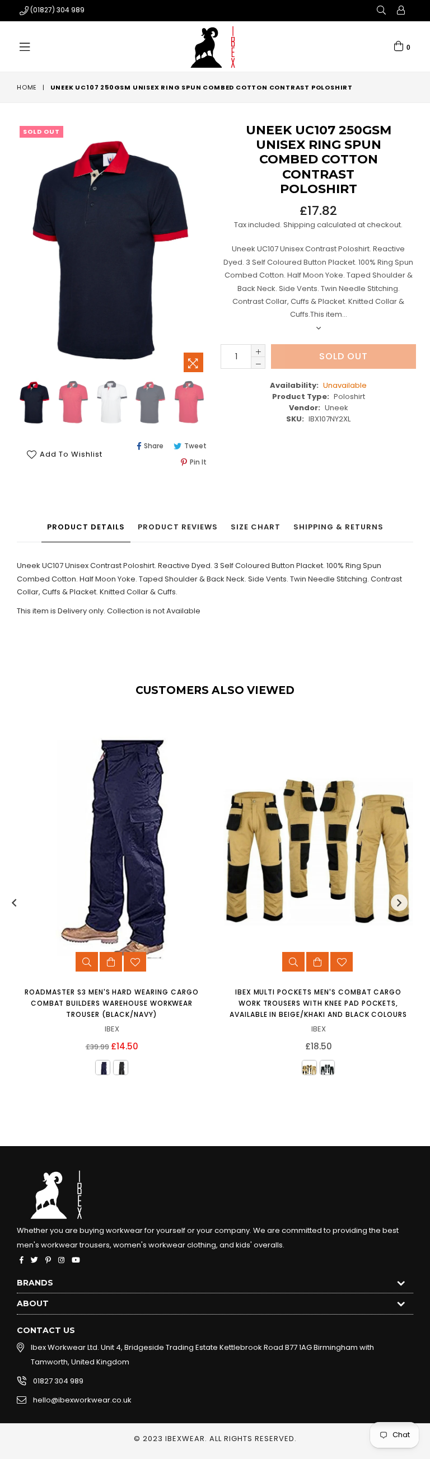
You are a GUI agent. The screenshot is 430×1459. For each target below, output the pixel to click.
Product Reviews (178, 527)
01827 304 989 (58, 1381)
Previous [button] (14, 902)
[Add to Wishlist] (135, 962)
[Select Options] (111, 962)
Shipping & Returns (338, 527)
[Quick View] (87, 962)
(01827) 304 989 (57, 10)
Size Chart (256, 527)
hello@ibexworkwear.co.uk (82, 1400)
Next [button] (399, 902)
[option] (72, 403)
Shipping (299, 224)
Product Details (86, 527)
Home (27, 87)
